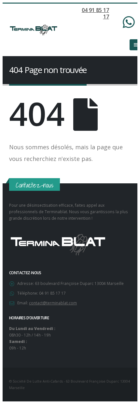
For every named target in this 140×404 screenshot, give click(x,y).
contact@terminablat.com (53, 302)
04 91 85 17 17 (95, 13)
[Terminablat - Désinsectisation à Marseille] (33, 30)
